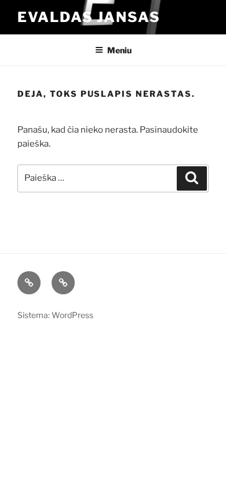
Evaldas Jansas (89, 17)
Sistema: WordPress (55, 315)
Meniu (119, 50)
